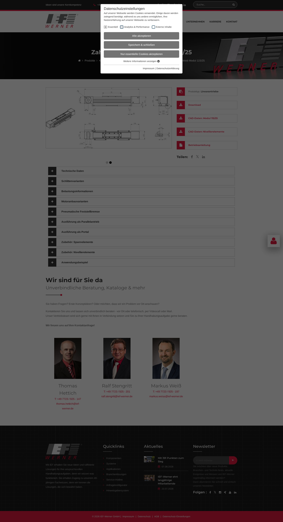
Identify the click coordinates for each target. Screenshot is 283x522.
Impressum (148, 68)
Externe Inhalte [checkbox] (164, 27)
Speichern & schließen (141, 44)
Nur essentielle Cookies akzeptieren (142, 54)
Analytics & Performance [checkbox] (137, 27)
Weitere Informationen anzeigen (140, 61)
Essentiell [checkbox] (113, 27)
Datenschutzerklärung (167, 68)
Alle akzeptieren (141, 35)
